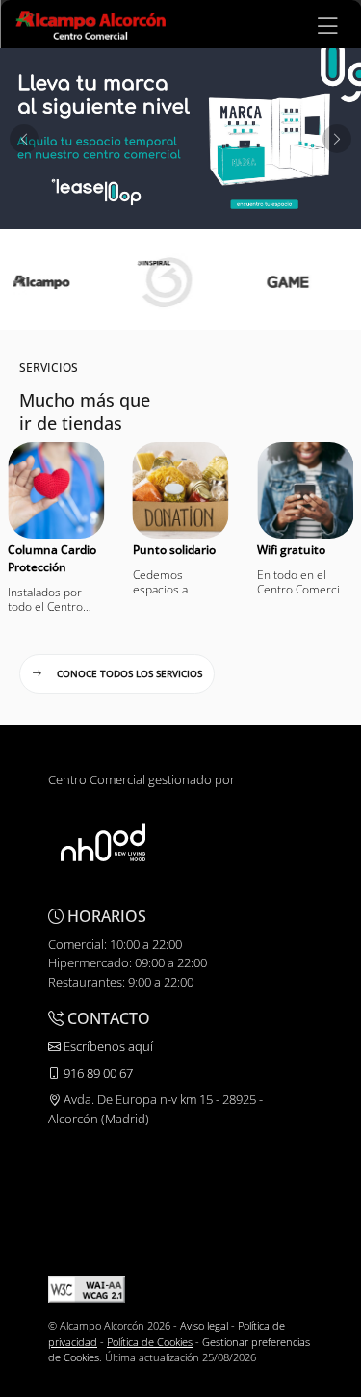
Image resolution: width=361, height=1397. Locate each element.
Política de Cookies (150, 1341)
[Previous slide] (24, 138)
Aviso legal (204, 1325)
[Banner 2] (180, 138)
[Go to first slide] (336, 138)
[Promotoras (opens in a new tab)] (103, 842)
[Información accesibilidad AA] (86, 1287)
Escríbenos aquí (107, 1046)
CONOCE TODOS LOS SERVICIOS (129, 673)
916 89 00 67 (97, 1073)
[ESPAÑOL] (90, 23)
